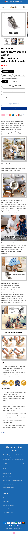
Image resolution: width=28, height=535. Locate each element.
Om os (5, 498)
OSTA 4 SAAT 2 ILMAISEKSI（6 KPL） (14, 90)
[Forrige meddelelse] (3, 2)
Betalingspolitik (7, 473)
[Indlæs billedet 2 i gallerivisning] (14, 41)
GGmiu (11, 528)
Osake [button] (4, 432)
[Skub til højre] (26, 42)
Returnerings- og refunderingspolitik (12, 480)
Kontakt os (6, 501)
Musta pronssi (7, 75)
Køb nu (14, 108)
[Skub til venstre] (1, 42)
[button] (3, 7)
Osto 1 (5, 81)
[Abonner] (23, 464)
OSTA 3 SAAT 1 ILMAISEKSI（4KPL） (14, 86)
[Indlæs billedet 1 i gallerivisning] (7, 41)
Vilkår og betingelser (8, 487)
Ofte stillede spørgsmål (9, 505)
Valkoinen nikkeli (7, 71)
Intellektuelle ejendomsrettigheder (12, 508)
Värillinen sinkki (19, 75)
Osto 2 (13, 81)
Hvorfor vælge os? (8, 512)
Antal (2, 94)
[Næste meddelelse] (25, 2)
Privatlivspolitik (7, 476)
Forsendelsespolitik (8, 484)
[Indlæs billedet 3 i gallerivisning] (21, 41)
